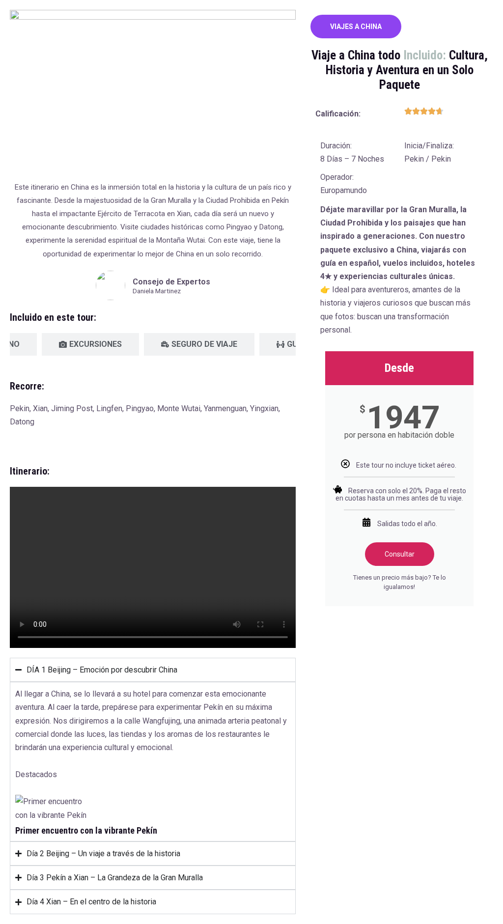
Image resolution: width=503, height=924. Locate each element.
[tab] (90, 344)
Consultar (400, 554)
